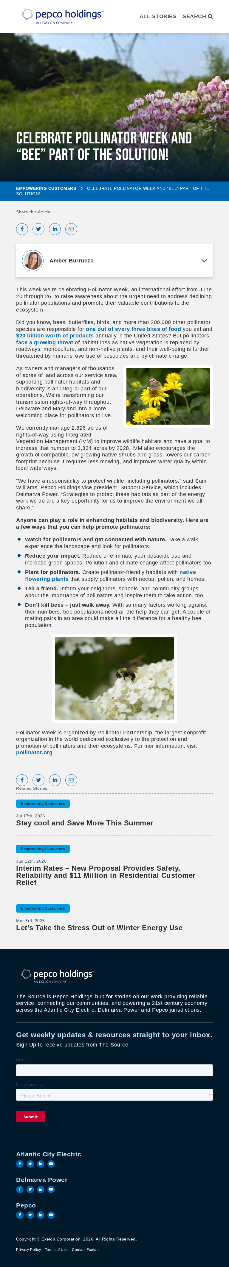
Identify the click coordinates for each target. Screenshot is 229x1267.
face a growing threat (44, 342)
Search (195, 16)
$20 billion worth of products (55, 336)
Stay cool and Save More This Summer (84, 823)
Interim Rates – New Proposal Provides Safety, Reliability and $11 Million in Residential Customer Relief (106, 875)
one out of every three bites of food (133, 329)
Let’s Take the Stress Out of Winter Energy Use (99, 928)
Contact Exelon (85, 1250)
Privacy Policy (28, 1250)
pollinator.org (34, 752)
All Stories (158, 16)
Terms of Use (56, 1250)
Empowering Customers (46, 188)
